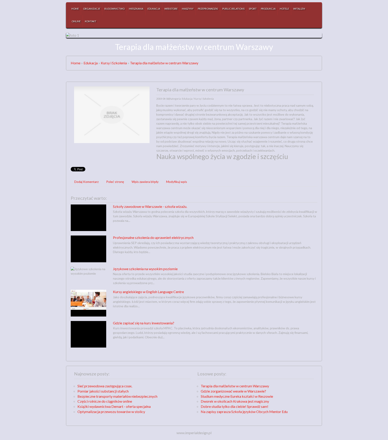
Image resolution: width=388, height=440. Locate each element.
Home (75, 63)
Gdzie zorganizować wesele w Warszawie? (233, 391)
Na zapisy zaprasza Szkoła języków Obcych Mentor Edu (244, 411)
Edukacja (91, 63)
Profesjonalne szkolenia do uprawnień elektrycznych (153, 237)
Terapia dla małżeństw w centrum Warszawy (164, 63)
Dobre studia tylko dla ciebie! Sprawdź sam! (234, 406)
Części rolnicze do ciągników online (104, 401)
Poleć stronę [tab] (115, 182)
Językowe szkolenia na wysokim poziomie (145, 269)
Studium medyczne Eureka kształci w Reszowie (237, 396)
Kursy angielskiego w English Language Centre (148, 292)
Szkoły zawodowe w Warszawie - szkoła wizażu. (150, 206)
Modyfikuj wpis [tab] (176, 182)
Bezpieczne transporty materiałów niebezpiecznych (117, 396)
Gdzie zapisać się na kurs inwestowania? (143, 323)
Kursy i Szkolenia (114, 63)
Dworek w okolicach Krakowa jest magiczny (235, 401)
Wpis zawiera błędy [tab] (145, 182)
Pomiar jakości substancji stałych (103, 391)
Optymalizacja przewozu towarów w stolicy (111, 411)
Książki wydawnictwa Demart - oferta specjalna (114, 406)
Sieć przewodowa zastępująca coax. (104, 386)
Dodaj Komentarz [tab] (86, 182)
